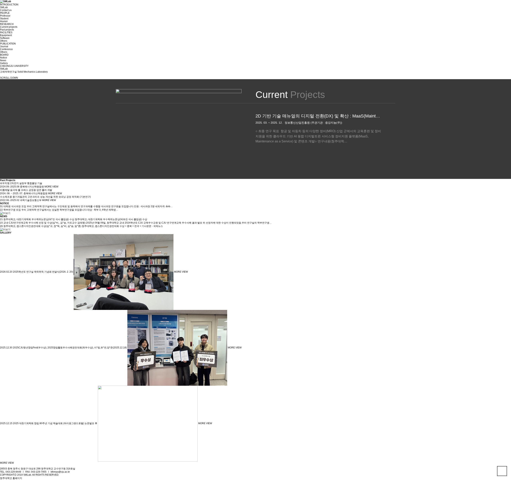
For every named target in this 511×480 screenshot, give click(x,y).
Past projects (7, 29)
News (3, 60)
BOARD (4, 54)
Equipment (6, 35)
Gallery (4, 63)
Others (3, 40)
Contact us (6, 10)
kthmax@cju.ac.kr (60, 471)
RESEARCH (7, 24)
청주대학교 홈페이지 (11, 478)
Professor (5, 15)
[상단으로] (502, 471)
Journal (4, 46)
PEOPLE (5, 13)
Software (5, 38)
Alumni (4, 21)
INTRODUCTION (9, 4)
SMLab (4, 7)
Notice (3, 57)
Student (4, 18)
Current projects (8, 27)
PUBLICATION (8, 43)
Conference (6, 49)
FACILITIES (6, 32)
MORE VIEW (51, 186)
